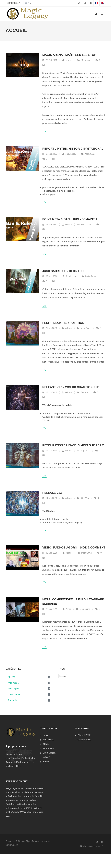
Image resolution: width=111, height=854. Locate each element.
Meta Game (90, 154)
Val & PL (47, 757)
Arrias (68, 609)
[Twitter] (79, 3)
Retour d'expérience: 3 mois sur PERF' (73, 445)
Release (62, 676)
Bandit (46, 762)
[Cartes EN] (102, 3)
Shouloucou (70, 154)
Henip (45, 735)
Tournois (84, 392)
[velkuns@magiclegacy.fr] (91, 3)
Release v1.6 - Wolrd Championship (70, 387)
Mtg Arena (85, 60)
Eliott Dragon (49, 753)
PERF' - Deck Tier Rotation (63, 322)
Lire (44, 131)
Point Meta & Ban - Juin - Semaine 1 (69, 219)
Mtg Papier (29, 689)
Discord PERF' (84, 735)
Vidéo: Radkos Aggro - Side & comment (73, 547)
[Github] (85, 3)
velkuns (68, 60)
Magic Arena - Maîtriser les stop (69, 54)
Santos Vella (48, 748)
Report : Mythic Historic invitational (72, 148)
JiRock (46, 744)
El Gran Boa (48, 740)
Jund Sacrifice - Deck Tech (63, 271)
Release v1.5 (52, 492)
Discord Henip (84, 740)
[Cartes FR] (96, 3)
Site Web (85, 498)
